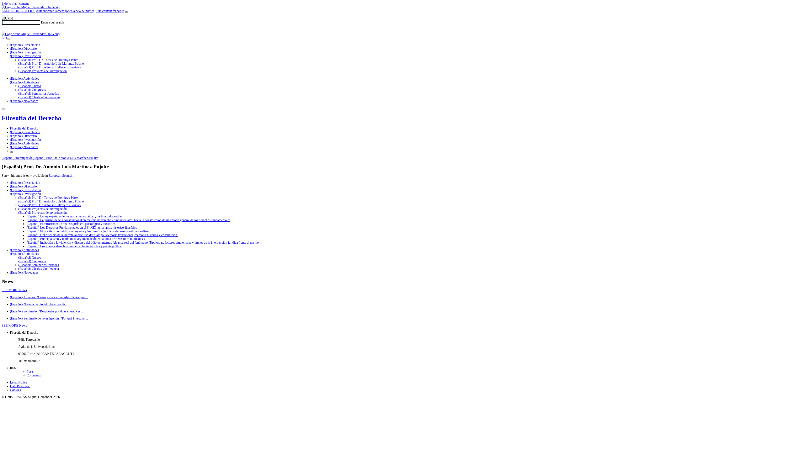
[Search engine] (126, 12)
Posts (30, 371)
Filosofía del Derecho (31, 118)
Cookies (15, 390)
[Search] (3, 27)
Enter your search (52, 22)
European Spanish (61, 175)
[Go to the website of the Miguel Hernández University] (31, 7)
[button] (25, 56)
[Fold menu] (8, 38)
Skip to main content (15, 3)
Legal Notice (18, 382)
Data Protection (20, 386)
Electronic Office (18, 11)
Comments (34, 375)
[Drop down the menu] (7, 15)
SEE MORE (14, 290)
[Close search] (3, 31)
